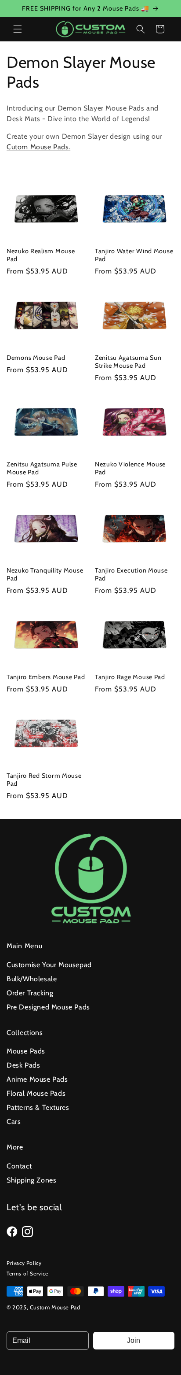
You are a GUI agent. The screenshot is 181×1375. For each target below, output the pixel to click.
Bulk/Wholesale (32, 979)
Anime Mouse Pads (37, 1079)
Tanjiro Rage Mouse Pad (130, 677)
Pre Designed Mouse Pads (48, 1007)
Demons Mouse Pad (36, 358)
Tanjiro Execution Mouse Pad (131, 574)
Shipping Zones (31, 1180)
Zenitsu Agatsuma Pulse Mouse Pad (42, 468)
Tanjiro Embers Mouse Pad (46, 677)
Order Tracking (30, 993)
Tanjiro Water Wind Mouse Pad (134, 255)
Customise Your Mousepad (49, 965)
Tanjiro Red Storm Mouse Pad (44, 779)
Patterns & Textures (38, 1107)
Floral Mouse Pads (36, 1093)
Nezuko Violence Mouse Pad (130, 468)
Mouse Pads (26, 1051)
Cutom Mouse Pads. (38, 147)
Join (133, 1340)
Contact (19, 1166)
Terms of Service (27, 1273)
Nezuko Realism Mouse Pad (41, 255)
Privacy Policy (24, 1263)
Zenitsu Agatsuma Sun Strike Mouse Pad (128, 362)
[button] (17, 29)
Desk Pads (23, 1065)
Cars (14, 1121)
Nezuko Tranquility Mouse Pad (45, 574)
